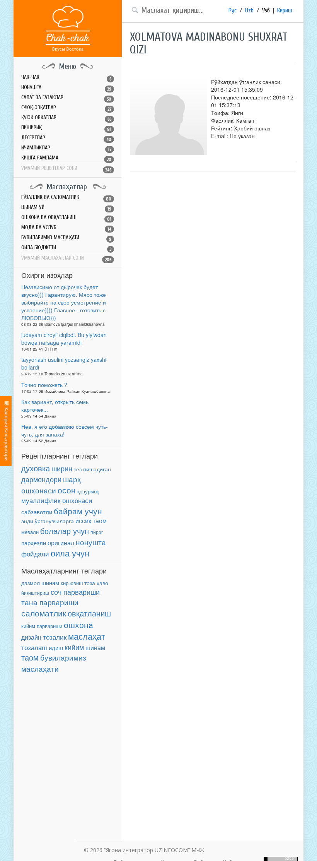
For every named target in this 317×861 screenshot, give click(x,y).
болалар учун (64, 530)
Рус (232, 10)
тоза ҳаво (96, 583)
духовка (35, 468)
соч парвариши (75, 592)
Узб (266, 10)
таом (30, 657)
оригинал (61, 542)
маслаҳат (86, 636)
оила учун (70, 553)
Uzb (249, 10)
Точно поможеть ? (44, 385)
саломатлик (43, 613)
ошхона (78, 624)
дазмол (30, 583)
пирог (96, 532)
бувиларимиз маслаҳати (53, 663)
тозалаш (34, 647)
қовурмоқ (88, 491)
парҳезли (33, 543)
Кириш (284, 10)
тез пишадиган (92, 469)
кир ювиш (72, 583)
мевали (30, 532)
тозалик (54, 637)
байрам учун (78, 511)
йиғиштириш (35, 592)
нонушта (91, 542)
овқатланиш (89, 613)
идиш (56, 648)
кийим (74, 647)
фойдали (35, 553)
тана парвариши (49, 602)
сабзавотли (36, 512)
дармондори (41, 479)
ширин (61, 468)
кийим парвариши (41, 626)
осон (67, 490)
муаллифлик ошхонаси (56, 500)
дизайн (31, 637)
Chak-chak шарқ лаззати (68, 28)
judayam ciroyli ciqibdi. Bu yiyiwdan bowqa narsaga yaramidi (64, 338)
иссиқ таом (91, 520)
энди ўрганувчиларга (47, 521)
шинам (50, 583)
